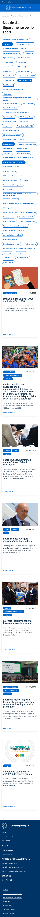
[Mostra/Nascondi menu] (3, 7)
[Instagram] (11, 880)
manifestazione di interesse (13, 375)
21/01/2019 (31, 687)
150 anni (7, 615)
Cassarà (7, 454)
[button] (8, 913)
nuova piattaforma (10, 293)
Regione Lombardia (10, 687)
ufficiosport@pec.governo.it (14, 867)
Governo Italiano (7, 2)
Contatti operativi (7, 850)
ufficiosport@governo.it (9, 863)
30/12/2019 (31, 372)
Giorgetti (7, 450)
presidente (8, 379)
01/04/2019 (31, 608)
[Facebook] (3, 880)
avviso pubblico (9, 372)
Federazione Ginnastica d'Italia (13, 611)
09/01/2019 (31, 766)
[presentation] (37, 7)
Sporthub (7, 694)
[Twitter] (7, 880)
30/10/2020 (31, 293)
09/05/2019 (31, 450)
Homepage (5, 16)
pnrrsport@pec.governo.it (17, 871)
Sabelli (16, 450)
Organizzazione (7, 854)
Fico (6, 533)
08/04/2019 (31, 529)
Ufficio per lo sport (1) (11, 690)
